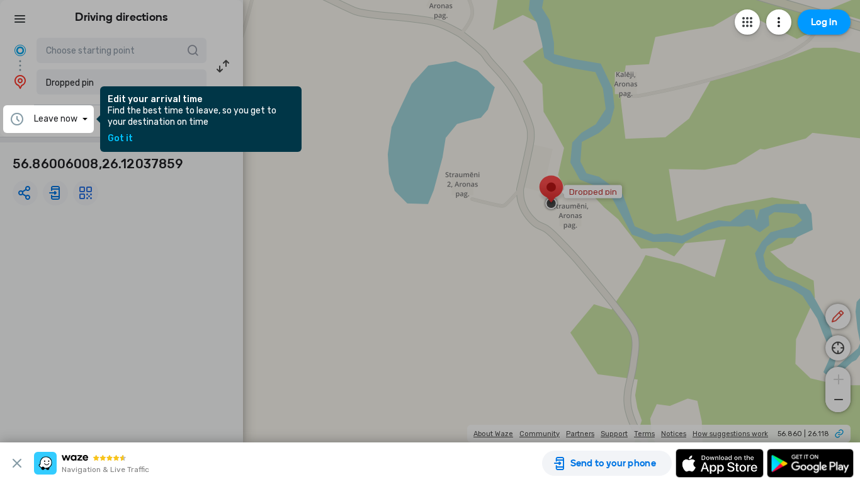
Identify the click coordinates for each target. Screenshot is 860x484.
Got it (120, 139)
